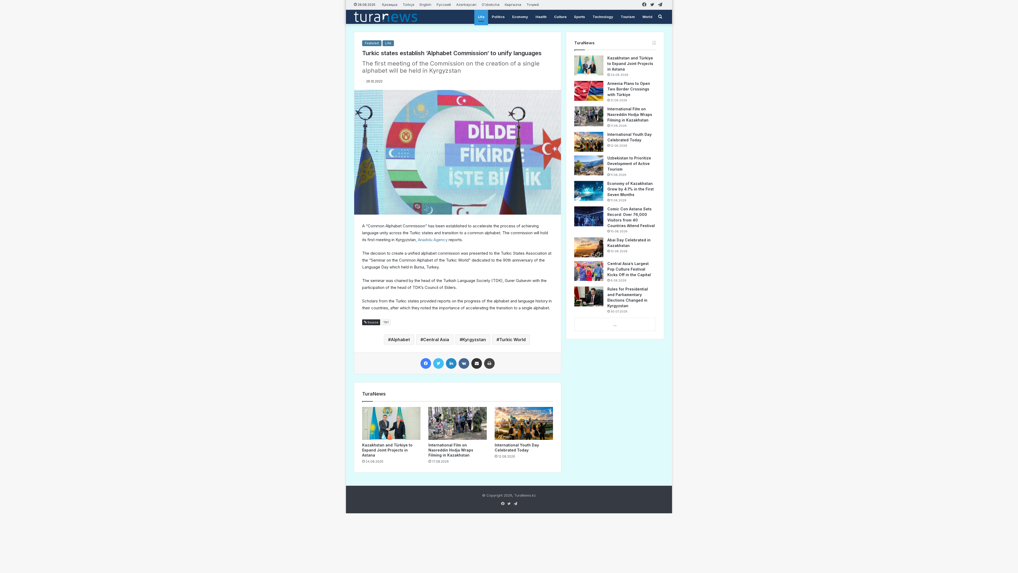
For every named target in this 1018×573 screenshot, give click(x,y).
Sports (579, 17)
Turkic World (512, 339)
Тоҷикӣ (532, 4)
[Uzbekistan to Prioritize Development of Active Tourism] (588, 165)
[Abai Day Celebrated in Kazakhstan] (588, 247)
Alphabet (400, 339)
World (647, 17)
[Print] (489, 363)
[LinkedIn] (451, 363)
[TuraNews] (385, 16)
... (615, 325)
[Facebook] (425, 363)
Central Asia (436, 339)
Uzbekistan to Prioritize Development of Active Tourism (629, 163)
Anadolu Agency (432, 239)
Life (481, 17)
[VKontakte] (464, 363)
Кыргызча (513, 4)
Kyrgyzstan (474, 339)
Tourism (628, 17)
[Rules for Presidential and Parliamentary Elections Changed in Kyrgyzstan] (588, 296)
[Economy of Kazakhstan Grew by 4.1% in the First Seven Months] (588, 191)
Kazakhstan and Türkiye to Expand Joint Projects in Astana (387, 450)
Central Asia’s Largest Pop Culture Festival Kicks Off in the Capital (629, 269)
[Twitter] (438, 363)
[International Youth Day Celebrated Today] (524, 423)
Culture (560, 17)
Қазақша (389, 4)
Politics (498, 17)
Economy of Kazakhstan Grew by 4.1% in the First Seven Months (630, 189)
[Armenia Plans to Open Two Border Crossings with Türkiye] (588, 91)
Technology (603, 17)
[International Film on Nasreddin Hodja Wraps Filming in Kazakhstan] (457, 423)
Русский (444, 4)
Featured (372, 43)
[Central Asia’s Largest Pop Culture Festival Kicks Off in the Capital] (588, 271)
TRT (386, 322)
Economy (520, 17)
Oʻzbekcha (490, 4)
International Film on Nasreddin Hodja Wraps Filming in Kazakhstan (450, 450)
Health (541, 17)
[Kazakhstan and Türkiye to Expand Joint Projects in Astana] (391, 423)
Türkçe (408, 4)
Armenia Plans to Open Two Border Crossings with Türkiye (628, 89)
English (425, 4)
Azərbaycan (466, 4)
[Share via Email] (476, 363)
